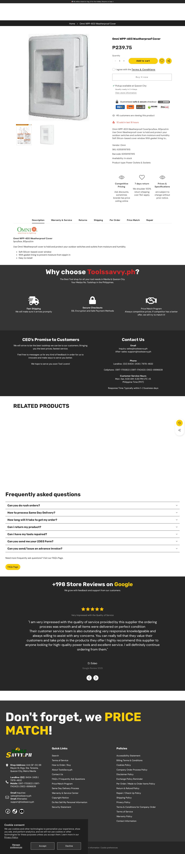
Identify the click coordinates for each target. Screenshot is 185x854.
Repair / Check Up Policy (128, 793)
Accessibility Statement (128, 755)
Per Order (115, 220)
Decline (69, 846)
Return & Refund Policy (127, 788)
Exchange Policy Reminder (129, 779)
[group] (23, 134)
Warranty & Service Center (65, 793)
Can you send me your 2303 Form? (30, 541)
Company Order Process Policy (131, 769)
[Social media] (179, 430)
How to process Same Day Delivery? (31, 512)
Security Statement (61, 807)
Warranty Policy (124, 816)
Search (55, 755)
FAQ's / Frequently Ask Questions (68, 779)
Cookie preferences (109, 847)
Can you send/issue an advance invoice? (34, 548)
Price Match (133, 220)
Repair (149, 220)
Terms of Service (60, 760)
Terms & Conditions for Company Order (136, 807)
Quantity (116, 55)
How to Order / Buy (61, 765)
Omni (123, 145)
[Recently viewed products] (179, 423)
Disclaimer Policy (125, 774)
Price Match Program (62, 783)
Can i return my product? (24, 527)
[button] (179, 437)
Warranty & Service (61, 220)
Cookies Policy (123, 765)
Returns (83, 220)
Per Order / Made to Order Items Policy (135, 783)
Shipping (98, 220)
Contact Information (126, 821)
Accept (42, 846)
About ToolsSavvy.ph (62, 769)
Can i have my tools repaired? (27, 534)
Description (38, 220)
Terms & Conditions (143, 69)
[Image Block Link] (142, 104)
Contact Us (57, 774)
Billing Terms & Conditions (129, 760)
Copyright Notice (60, 797)
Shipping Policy (124, 797)
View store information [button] (126, 93)
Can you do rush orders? (23, 505)
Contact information (91, 847)
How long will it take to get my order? (32, 519)
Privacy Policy (11, 837)
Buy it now (142, 77)
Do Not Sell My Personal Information (69, 802)
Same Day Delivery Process (65, 788)
